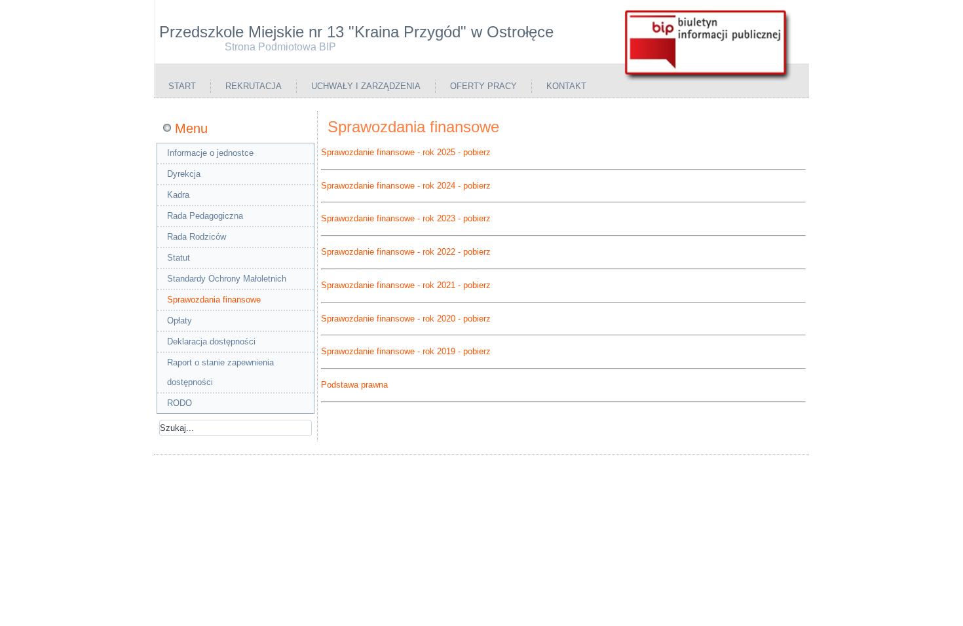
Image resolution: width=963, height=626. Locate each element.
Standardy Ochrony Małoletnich (226, 279)
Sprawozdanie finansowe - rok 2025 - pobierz (406, 152)
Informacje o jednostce (210, 153)
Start (182, 86)
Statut (178, 258)
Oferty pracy (483, 86)
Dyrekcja (183, 174)
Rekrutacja (253, 86)
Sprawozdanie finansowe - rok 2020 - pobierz (406, 318)
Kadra (178, 195)
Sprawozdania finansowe (214, 299)
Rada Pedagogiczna (205, 216)
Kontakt (566, 86)
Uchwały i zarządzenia (366, 86)
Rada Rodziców (196, 237)
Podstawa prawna (354, 385)
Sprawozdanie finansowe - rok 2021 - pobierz (406, 285)
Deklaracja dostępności (211, 341)
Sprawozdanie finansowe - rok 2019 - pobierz (406, 351)
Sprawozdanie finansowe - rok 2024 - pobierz (406, 186)
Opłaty (179, 320)
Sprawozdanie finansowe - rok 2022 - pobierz (406, 252)
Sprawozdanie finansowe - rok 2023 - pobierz (406, 218)
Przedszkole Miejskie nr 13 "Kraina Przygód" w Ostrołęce (356, 32)
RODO (179, 403)
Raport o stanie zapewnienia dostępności (220, 372)
